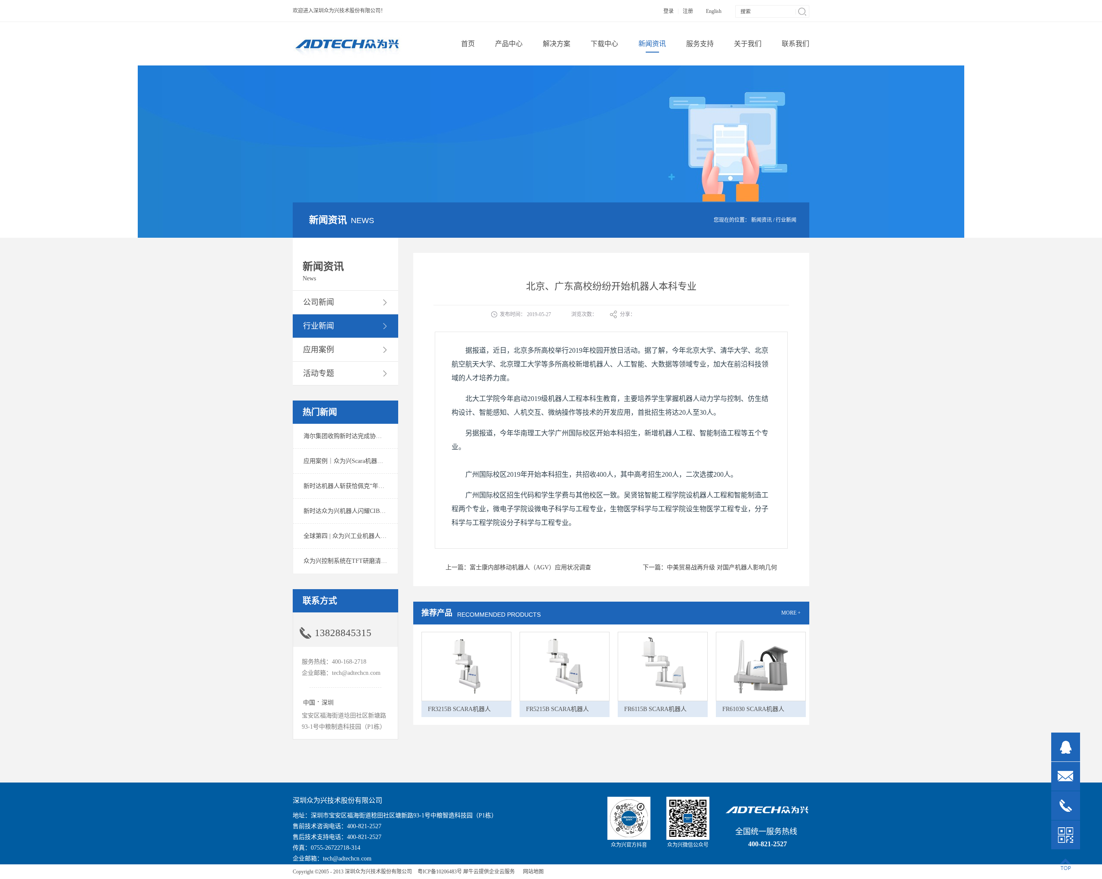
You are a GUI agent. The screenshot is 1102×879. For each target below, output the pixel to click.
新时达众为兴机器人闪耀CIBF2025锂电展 (358, 511)
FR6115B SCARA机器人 (655, 709)
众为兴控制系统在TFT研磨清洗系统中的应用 (363, 561)
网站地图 (532, 872)
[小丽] (1065, 747)
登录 (668, 11)
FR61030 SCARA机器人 (753, 709)
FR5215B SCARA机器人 (557, 709)
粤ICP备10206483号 (440, 872)
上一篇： (518, 567)
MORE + (791, 613)
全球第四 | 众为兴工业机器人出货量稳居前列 (363, 536)
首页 (468, 43)
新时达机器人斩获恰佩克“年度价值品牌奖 (359, 486)
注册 (688, 11)
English (713, 11)
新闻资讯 (761, 220)
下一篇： (710, 567)
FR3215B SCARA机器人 (459, 709)
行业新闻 (786, 220)
